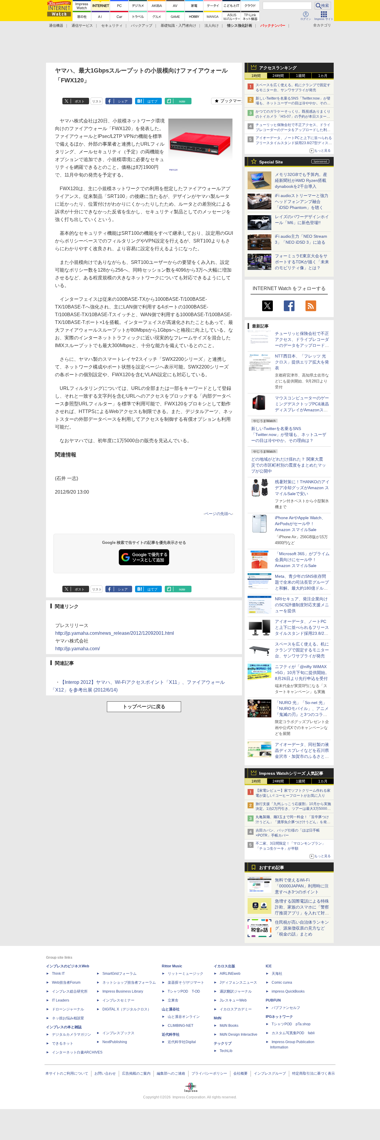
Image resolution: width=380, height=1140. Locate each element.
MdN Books (229, 1026)
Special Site (271, 162)
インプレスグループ (270, 1073)
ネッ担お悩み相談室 (68, 1018)
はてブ (152, 101)
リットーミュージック (185, 973)
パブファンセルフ (286, 1008)
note (182, 101)
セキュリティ (112, 25)
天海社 (277, 973)
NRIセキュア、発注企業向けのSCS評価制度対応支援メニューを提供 (302, 604)
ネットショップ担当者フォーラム (129, 982)
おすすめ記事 (271, 867)
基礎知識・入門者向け (178, 25)
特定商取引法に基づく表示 (313, 1073)
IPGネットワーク (279, 1017)
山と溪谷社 (171, 1009)
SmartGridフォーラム (119, 973)
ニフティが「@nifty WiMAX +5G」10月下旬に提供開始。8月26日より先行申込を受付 (302, 672)
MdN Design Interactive (238, 1034)
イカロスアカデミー (236, 1009)
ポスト (80, 101)
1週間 (300, 76)
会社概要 (240, 1073)
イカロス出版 (224, 966)
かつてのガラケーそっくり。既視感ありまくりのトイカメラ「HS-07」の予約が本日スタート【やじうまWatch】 (293, 116)
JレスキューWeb (233, 1000)
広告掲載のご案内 (136, 1073)
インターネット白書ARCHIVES (77, 1052)
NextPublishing (114, 1042)
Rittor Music (172, 966)
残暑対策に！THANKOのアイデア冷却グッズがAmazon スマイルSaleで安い (302, 487)
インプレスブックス (118, 1033)
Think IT (58, 973)
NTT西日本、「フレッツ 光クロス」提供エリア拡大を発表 (302, 362)
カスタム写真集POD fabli (293, 1033)
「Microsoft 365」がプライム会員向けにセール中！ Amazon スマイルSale (302, 559)
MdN (217, 1018)
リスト (97, 101)
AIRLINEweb (230, 973)
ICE (269, 966)
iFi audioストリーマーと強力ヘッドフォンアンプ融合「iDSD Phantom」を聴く (301, 201)
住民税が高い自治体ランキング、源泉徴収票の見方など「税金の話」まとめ (302, 928)
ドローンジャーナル (68, 1009)
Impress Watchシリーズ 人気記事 (291, 773)
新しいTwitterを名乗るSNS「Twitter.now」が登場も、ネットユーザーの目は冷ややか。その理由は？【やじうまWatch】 (293, 103)
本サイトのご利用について (66, 1073)
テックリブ (223, 1043)
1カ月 (322, 76)
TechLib (226, 1051)
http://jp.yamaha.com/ (77, 648)
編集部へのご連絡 (171, 1073)
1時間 (256, 76)
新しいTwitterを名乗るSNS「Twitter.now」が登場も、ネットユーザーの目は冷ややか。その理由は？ (288, 434)
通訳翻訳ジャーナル (236, 991)
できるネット (62, 1043)
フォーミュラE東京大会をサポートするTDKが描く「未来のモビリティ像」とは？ (302, 261)
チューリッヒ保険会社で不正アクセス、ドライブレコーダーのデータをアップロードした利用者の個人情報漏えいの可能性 (293, 130)
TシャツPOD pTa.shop (291, 1024)
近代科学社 (171, 1034)
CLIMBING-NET (180, 1026)
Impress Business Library (122, 991)
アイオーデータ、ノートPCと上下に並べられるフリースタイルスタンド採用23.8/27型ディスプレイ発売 (294, 143)
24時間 (278, 76)
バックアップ (141, 25)
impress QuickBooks (288, 991)
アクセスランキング (278, 67)
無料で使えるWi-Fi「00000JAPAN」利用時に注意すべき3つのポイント (302, 886)
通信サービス (82, 25)
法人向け (212, 25)
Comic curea (282, 982)
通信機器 (56, 25)
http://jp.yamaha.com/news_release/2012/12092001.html (114, 633)
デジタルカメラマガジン (71, 1034)
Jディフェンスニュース (238, 982)
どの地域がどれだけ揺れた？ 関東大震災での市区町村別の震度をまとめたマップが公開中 (288, 465)
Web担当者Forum (66, 982)
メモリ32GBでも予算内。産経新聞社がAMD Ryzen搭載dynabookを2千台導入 (301, 180)
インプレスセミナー (118, 1000)
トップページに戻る (144, 706)
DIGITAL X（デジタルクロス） (126, 1009)
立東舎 (173, 1000)
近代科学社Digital (182, 1042)
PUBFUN (273, 1000)
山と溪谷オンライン (184, 1017)
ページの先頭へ (218, 513)
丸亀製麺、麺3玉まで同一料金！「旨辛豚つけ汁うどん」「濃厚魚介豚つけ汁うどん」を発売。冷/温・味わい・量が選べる (292, 822)
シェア (123, 101)
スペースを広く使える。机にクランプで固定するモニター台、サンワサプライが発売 (302, 650)
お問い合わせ (105, 1073)
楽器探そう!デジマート (186, 982)
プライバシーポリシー (209, 1073)
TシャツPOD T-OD (184, 991)
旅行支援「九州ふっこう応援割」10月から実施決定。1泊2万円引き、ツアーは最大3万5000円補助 (293, 809)
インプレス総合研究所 (70, 991)
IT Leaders (60, 1000)
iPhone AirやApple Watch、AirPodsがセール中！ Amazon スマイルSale (300, 523)
